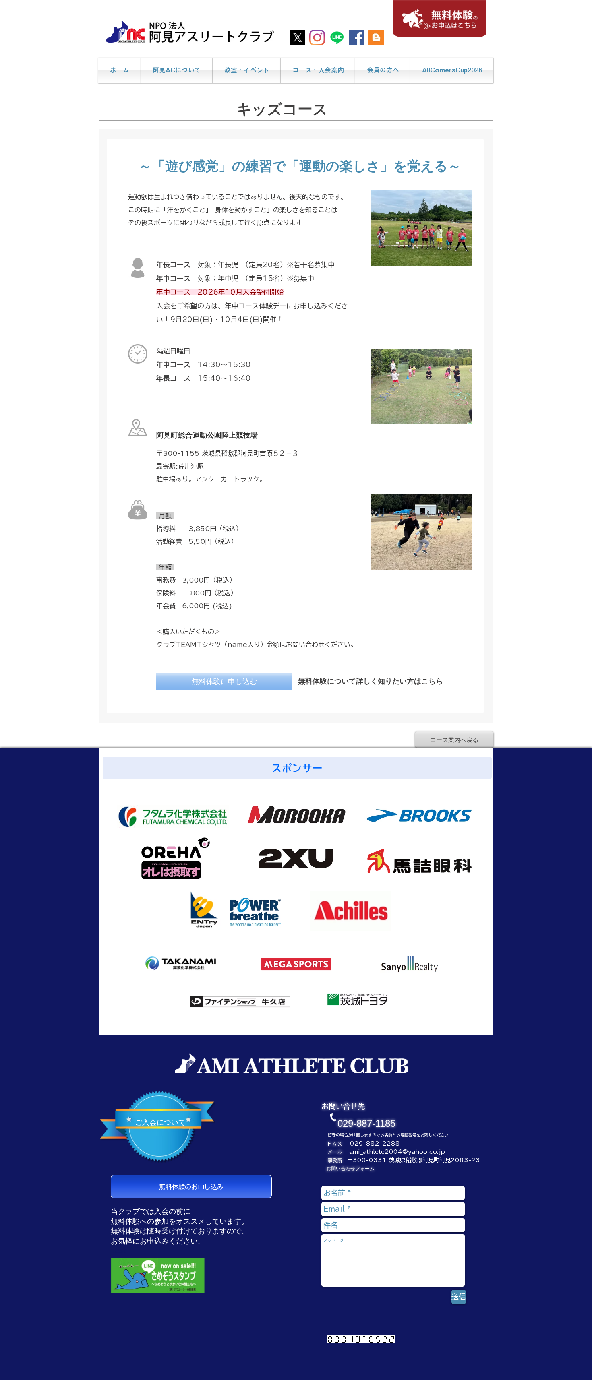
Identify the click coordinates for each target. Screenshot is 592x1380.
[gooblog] (376, 37)
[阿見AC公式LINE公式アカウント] (337, 37)
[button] (177, 70)
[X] (297, 37)
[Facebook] (356, 37)
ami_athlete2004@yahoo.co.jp (397, 1152)
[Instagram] (317, 37)
